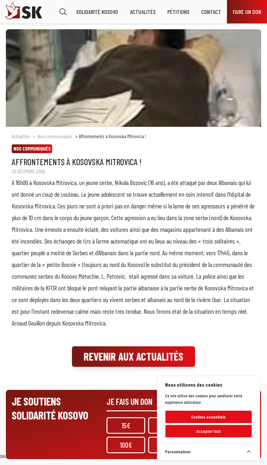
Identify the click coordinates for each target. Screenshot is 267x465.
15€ (125, 425)
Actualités (143, 11)
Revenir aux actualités (133, 356)
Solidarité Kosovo (97, 11)
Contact (211, 11)
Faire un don (247, 11)
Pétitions (178, 11)
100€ (126, 444)
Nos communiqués (55, 136)
